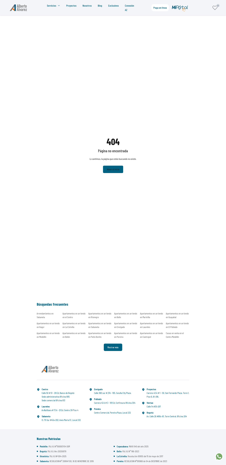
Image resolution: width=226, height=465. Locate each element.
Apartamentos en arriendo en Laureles (151, 325)
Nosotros (87, 5)
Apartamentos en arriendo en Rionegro (99, 315)
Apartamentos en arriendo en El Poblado (177, 325)
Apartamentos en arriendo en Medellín (48, 335)
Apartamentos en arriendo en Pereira (125, 335)
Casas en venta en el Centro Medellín (175, 335)
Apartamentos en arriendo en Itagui (48, 325)
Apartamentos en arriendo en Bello (125, 315)
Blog (100, 5)
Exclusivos (113, 5)
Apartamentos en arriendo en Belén (74, 335)
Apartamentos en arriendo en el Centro (74, 315)
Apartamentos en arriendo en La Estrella (74, 325)
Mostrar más (113, 347)
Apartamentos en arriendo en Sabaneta (99, 325)
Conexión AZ (129, 8)
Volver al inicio (113, 169)
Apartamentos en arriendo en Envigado (125, 325)
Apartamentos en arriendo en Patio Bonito (99, 335)
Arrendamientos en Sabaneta (45, 315)
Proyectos (71, 5)
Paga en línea (160, 7)
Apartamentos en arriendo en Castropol (151, 335)
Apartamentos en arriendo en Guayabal (177, 315)
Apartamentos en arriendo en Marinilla (151, 315)
